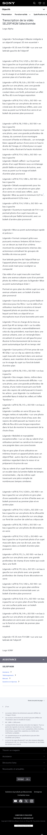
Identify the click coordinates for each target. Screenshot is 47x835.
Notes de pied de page (35, 701)
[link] (6, 672)
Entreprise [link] (38, 792)
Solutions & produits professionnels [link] (18, 792)
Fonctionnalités (21, 14)
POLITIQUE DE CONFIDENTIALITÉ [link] (23, 818)
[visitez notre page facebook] (20, 801)
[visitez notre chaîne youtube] (15, 801)
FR (27, 779)
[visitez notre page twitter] (26, 801)
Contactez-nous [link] (23, 795)
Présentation (7, 14)
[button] (23, 750)
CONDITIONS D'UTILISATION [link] (23, 815)
